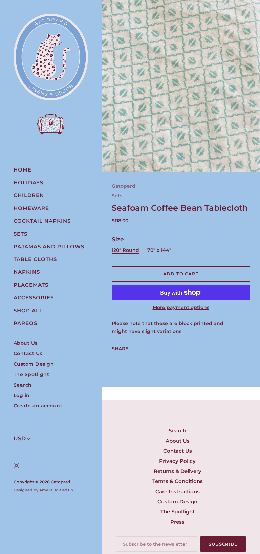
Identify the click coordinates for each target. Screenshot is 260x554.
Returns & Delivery (177, 471)
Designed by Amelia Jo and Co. (44, 489)
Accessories (34, 297)
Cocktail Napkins (42, 221)
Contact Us (28, 354)
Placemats (31, 285)
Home (22, 169)
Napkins (27, 272)
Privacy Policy (177, 461)
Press (177, 522)
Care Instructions (177, 491)
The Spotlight (31, 374)
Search (23, 385)
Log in (22, 395)
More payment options (181, 307)
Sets (20, 234)
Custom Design (34, 364)
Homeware (31, 208)
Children (29, 195)
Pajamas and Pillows (49, 246)
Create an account (38, 406)
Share (120, 349)
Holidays (28, 182)
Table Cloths (35, 259)
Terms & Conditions (177, 481)
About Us (26, 343)
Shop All (28, 310)
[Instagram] (16, 465)
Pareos (25, 323)
